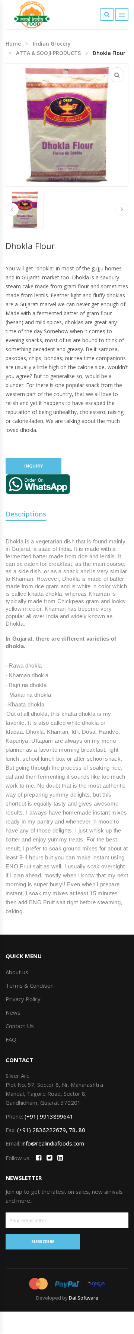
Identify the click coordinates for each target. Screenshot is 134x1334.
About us (17, 972)
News (13, 1012)
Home (13, 43)
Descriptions (26, 513)
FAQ (11, 1039)
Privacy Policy (23, 999)
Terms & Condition (30, 985)
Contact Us (20, 1026)
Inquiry (33, 466)
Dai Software (83, 1297)
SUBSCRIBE (42, 1241)
